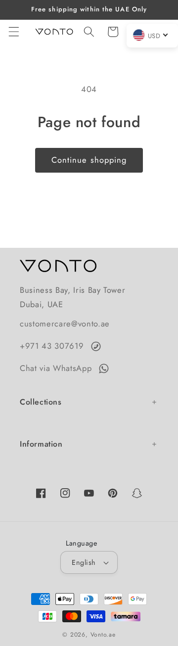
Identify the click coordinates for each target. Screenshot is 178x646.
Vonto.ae (103, 634)
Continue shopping (89, 160)
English (83, 562)
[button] (13, 32)
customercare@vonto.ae (65, 323)
